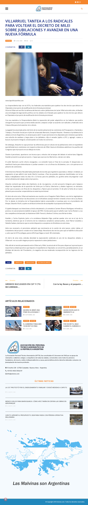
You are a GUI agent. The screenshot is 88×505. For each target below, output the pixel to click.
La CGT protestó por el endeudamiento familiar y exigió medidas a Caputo (36, 387)
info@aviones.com (13, 374)
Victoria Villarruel (44, 262)
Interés (66, 307)
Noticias (8, 41)
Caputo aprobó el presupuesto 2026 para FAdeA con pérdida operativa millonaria (34, 416)
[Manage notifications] (5, 499)
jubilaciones (30, 262)
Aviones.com (60, 502)
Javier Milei (18, 262)
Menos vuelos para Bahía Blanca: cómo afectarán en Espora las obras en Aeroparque (35, 402)
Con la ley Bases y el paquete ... (68, 284)
